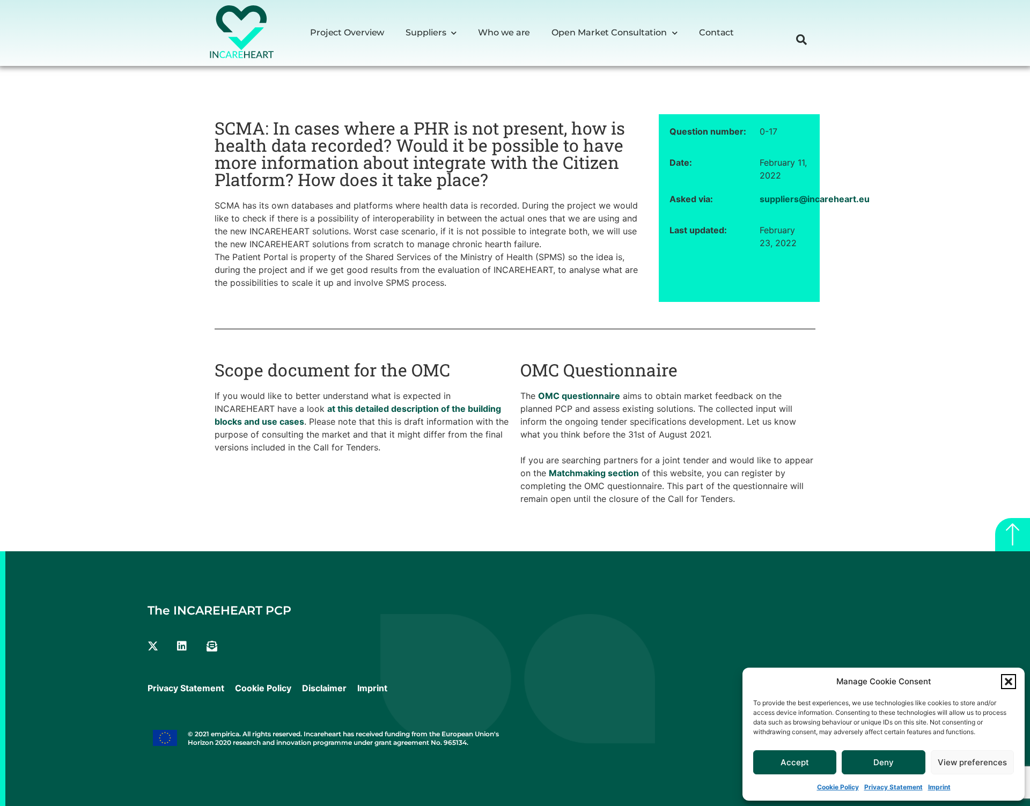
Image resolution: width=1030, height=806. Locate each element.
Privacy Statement (893, 787)
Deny (883, 762)
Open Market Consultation (609, 32)
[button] (1008, 681)
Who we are (504, 32)
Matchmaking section (594, 473)
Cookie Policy (838, 787)
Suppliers (426, 32)
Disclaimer (324, 688)
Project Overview (347, 32)
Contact (716, 32)
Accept (795, 762)
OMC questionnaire (579, 395)
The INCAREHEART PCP (219, 610)
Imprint (939, 787)
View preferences (972, 762)
